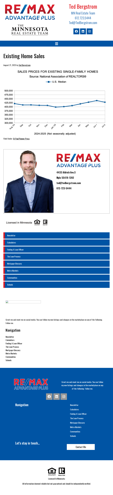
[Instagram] (90, 31)
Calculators (11, 242)
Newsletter (11, 235)
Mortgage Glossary (14, 263)
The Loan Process (13, 256)
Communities (12, 277)
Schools (10, 284)
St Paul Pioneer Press (21, 138)
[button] (56, 43)
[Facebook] (76, 31)
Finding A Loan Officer (15, 249)
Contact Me (81, 447)
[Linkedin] (83, 31)
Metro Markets (12, 270)
